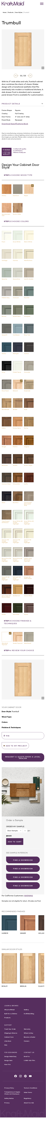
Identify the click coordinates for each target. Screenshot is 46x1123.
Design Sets (8, 1060)
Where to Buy (28, 1033)
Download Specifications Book (15, 124)
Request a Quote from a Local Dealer (23, 757)
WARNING (28, 896)
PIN (7, 736)
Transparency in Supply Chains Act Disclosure (12, 1093)
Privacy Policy (9, 1088)
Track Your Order (10, 1029)
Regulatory (27, 1098)
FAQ (5, 1045)
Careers (26, 1041)
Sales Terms (28, 1092)
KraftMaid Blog (29, 1013)
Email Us (27, 1056)
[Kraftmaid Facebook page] (15, 1076)
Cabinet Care (8, 1037)
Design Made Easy (10, 1056)
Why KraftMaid (9, 1009)
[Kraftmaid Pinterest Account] (25, 1076)
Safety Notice (9, 1098)
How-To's (7, 1064)
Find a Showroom (23, 860)
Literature (7, 1041)
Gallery (26, 1009)
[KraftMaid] (13, 4)
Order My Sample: (15, 826)
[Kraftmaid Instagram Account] (20, 1076)
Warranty (27, 1029)
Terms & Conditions (30, 1088)
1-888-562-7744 (29, 1060)
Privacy (7, 1103)
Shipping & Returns (10, 1033)
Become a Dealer (29, 1037)
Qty (29, 831)
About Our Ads (29, 1103)
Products (7, 1017)
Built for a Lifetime (10, 1013)
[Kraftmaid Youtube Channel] (30, 1076)
